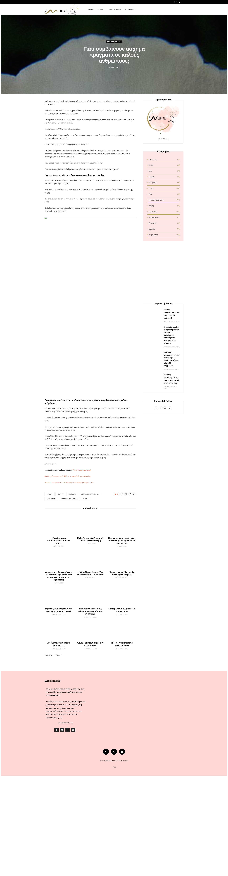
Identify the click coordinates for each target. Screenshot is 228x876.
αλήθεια (72, 494)
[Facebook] (33, 109)
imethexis (110, 760)
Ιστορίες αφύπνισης (114, 42)
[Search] (181, 9)
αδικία (60, 494)
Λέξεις (151, 206)
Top (114, 767)
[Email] (33, 127)
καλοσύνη (51, 498)
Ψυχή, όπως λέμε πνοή (81, 470)
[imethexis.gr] (62, 9)
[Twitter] (33, 115)
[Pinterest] (33, 121)
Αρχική (90, 10)
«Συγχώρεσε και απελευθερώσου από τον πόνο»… (58, 540)
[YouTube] (122, 752)
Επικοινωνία (130, 10)
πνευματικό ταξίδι (69, 498)
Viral (150, 171)
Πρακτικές (152, 211)
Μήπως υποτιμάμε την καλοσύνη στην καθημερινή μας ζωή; (69, 482)
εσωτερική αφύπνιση (90, 494)
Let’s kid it (153, 159)
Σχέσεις (152, 229)
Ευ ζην (100, 10)
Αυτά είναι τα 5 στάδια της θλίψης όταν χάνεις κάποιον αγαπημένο (90, 611)
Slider (49, 494)
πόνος (86, 498)
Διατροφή (153, 182)
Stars (151, 165)
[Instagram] (114, 752)
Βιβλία (151, 177)
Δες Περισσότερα (65, 723)
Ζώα (150, 194)
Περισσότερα (163, 138)
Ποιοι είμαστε (115, 10)
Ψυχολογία (153, 235)
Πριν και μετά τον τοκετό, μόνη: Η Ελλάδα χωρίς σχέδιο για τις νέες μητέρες (122, 540)
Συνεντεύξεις (154, 217)
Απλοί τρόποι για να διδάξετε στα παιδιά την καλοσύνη (68, 476)
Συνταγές (152, 223)
